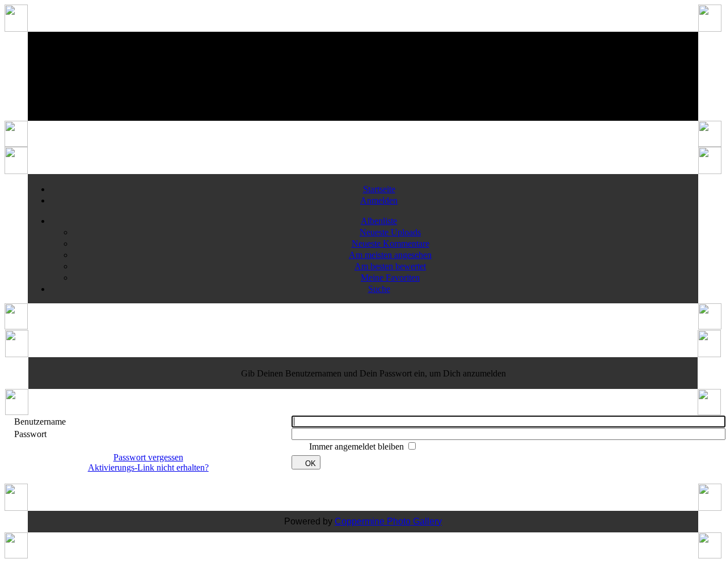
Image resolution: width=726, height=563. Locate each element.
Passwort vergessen (148, 457)
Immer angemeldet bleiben (357, 446)
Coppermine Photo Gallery (388, 521)
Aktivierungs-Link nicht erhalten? (148, 467)
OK (310, 463)
